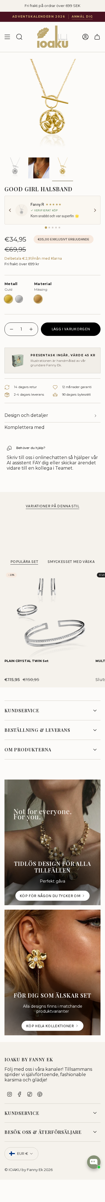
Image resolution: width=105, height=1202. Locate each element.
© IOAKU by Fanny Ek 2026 (28, 1169)
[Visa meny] (7, 36)
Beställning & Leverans (37, 730)
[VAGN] (97, 36)
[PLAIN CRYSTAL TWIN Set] (47, 614)
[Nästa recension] (95, 210)
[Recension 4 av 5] (56, 227)
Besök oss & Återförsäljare (42, 1132)
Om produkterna (27, 749)
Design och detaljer (26, 415)
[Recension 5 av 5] (59, 227)
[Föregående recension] (10, 210)
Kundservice (21, 710)
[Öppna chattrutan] (94, 1162)
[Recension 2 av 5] (49, 227)
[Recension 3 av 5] (52, 227)
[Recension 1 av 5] (46, 227)
